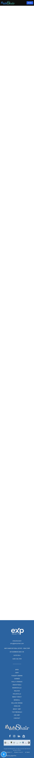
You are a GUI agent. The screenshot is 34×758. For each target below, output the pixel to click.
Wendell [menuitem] (17, 700)
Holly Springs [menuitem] (17, 681)
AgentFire (13, 755)
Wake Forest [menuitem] (17, 697)
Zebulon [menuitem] (17, 706)
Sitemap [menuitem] (27, 752)
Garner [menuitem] (17, 678)
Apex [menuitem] (17, 669)
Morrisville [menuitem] (17, 688)
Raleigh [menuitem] (17, 691)
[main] (17, 313)
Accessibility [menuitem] (8, 752)
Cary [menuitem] (17, 672)
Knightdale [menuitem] (17, 684)
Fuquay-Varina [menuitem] (17, 675)
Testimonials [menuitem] (17, 712)
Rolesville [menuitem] (17, 694)
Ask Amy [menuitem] (17, 715)
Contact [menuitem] (17, 718)
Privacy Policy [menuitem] (18, 752)
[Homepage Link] (8, 3)
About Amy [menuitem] (17, 709)
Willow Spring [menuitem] (17, 703)
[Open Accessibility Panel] (4, 754)
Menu (30, 3)
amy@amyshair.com (17, 643)
